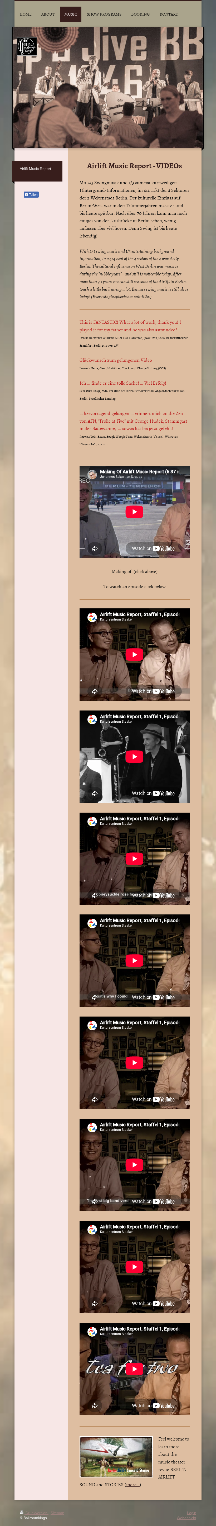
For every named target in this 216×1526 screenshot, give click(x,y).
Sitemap (57, 1513)
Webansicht (186, 1518)
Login (191, 1513)
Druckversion (36, 1513)
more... (133, 1484)
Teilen (33, 195)
